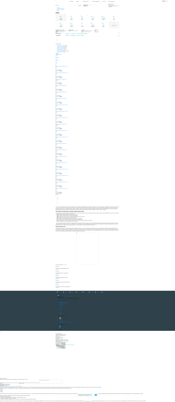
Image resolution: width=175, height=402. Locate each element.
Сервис (77, 1)
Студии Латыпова (65, 329)
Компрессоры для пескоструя (61, 45)
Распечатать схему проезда (70, 344)
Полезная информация (95, 1)
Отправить (19, 386)
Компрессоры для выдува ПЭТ (61, 46)
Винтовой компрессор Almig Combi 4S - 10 (62, 111)
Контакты (104, 1)
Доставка (60, 312)
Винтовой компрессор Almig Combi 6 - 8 (61, 162)
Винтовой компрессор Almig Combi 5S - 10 (62, 175)
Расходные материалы (62, 303)
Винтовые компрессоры (60, 9)
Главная (58, 7)
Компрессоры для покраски (61, 47)
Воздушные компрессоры (61, 8)
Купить (61, 70)
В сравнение (57, 70)
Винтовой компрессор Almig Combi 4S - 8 (62, 104)
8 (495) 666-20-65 (60, 299)
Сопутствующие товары (62, 304)
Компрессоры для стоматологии (62, 49)
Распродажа (61, 305)
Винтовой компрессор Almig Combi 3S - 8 (62, 66)
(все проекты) (65, 264)
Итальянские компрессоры (61, 48)
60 (57, 199)
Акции (60, 306)
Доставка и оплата (86, 1)
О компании (71, 1)
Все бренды (58, 291)
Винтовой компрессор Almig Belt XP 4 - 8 (62, 130)
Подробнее (57, 269)
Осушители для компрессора (63, 302)
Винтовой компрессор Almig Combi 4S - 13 (62, 117)
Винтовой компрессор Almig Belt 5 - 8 (61, 143)
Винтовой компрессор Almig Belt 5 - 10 (61, 149)
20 (118, 35)
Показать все (85, 5)
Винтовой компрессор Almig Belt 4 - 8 (61, 85)
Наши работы (61, 321)
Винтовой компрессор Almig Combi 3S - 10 (62, 72)
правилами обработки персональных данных (11, 386)
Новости (60, 309)
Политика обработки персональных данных (65, 322)
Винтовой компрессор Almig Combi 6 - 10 (62, 188)
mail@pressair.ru (65, 299)
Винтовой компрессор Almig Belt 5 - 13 (61, 156)
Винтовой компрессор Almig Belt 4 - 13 (61, 98)
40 (118, 36)
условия (90, 395)
